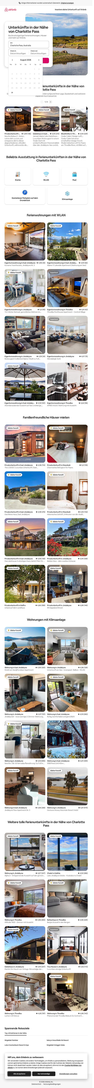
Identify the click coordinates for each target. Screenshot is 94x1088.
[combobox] (28, 45)
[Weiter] (50, 102)
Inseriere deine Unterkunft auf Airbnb (70, 9)
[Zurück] (42, 102)
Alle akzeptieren (19, 1074)
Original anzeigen (67, 3)
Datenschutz (36, 1084)
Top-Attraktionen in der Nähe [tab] (16, 1033)
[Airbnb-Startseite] (10, 9)
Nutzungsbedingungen (52, 1084)
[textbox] (18, 53)
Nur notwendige (44, 1074)
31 (12, 93)
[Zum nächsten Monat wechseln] (38, 60)
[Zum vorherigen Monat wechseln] (12, 60)
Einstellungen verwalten (68, 1074)
